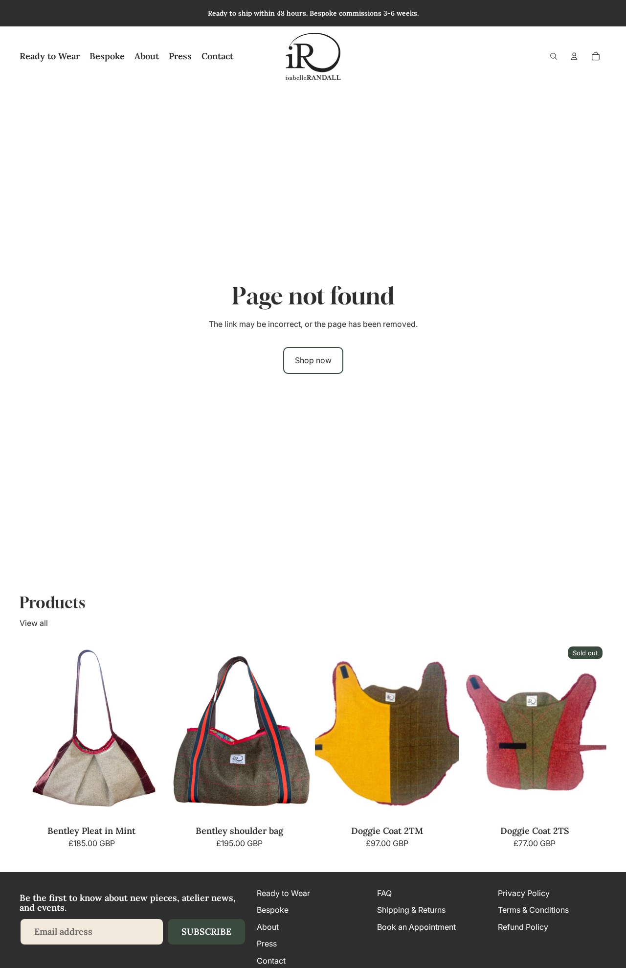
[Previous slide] (182, 732)
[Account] (574, 56)
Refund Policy (523, 927)
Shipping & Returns (411, 910)
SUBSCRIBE (206, 931)
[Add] (148, 807)
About (268, 927)
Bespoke (273, 910)
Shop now (313, 360)
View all (34, 623)
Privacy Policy (524, 893)
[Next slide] (296, 732)
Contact (271, 961)
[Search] (553, 56)
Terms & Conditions (533, 910)
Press (267, 943)
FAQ (384, 893)
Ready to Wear (283, 893)
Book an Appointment (416, 927)
